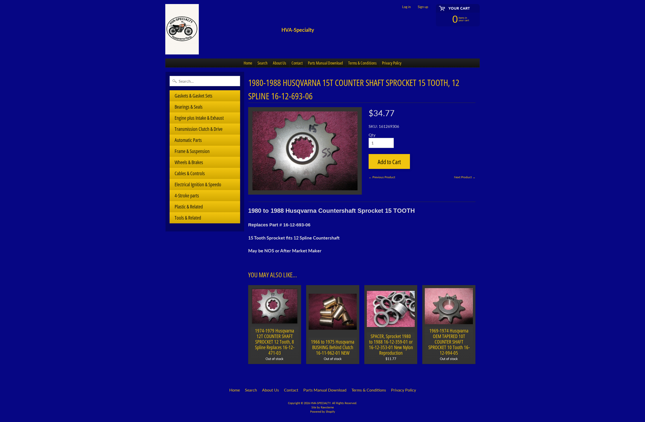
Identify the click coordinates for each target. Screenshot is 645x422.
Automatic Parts (188, 140)
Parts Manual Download (325, 63)
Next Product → (464, 177)
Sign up (423, 7)
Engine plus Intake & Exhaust (199, 117)
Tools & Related (188, 217)
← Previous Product (382, 177)
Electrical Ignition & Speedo (198, 184)
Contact (297, 63)
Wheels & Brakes (189, 162)
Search (262, 63)
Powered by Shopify (322, 411)
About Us (279, 63)
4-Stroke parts (187, 195)
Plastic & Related (189, 206)
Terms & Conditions (362, 63)
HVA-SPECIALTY (321, 403)
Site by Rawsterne (322, 407)
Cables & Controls (190, 173)
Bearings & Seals (189, 106)
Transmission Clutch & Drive (198, 129)
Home (248, 63)
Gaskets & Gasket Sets (193, 95)
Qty (372, 134)
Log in (406, 7)
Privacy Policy (391, 63)
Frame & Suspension (192, 151)
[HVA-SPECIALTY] (182, 29)
